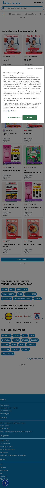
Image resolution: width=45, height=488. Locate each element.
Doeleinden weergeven (14, 117)
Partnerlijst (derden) (9, 111)
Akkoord (29, 117)
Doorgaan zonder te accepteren (34, 68)
